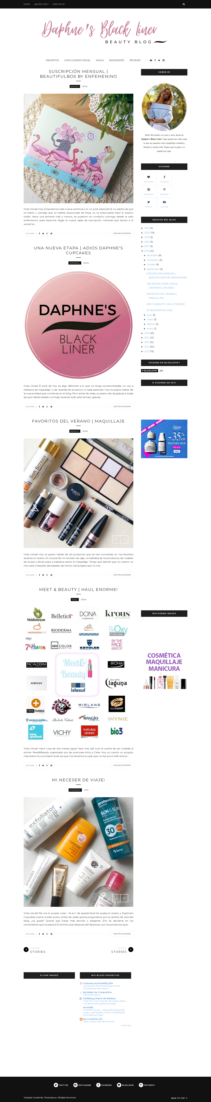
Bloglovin (148, 182)
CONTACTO (59, 4)
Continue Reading (122, 233)
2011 (146, 351)
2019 (147, 237)
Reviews (135, 60)
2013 (146, 342)
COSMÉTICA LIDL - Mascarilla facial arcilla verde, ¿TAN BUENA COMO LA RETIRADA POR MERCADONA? (104, 1013)
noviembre (153, 260)
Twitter (148, 207)
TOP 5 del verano (91, 995)
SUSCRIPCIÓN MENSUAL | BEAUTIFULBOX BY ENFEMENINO (78, 74)
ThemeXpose (50, 1097)
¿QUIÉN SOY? (41, 4)
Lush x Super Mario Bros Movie (98, 1021)
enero (150, 328)
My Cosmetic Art (93, 1019)
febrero (151, 324)
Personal (75, 263)
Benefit (75, 431)
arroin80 (88, 1007)
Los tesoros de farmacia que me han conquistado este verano (101, 987)
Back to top (178, 1098)
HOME (27, 4)
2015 (146, 333)
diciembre (152, 255)
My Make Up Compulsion (97, 992)
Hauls (100, 60)
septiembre (153, 269)
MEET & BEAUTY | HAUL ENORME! (78, 589)
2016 (146, 251)
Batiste (75, 86)
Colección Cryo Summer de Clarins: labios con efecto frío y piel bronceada (104, 1002)
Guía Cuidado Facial (77, 60)
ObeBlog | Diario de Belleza (99, 998)
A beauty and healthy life (98, 983)
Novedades (116, 60)
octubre (151, 264)
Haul (75, 599)
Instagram (148, 194)
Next (124, 539)
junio (149, 315)
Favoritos (52, 60)
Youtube (164, 207)
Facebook (164, 182)
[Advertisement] (164, 512)
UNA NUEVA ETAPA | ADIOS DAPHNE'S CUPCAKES (78, 250)
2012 (146, 346)
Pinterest (164, 194)
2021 (146, 228)
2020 (147, 232)
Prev (116, 539)
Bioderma (75, 790)
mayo (150, 319)
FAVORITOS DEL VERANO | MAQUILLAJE (78, 421)
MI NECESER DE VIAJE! (78, 779)
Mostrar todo (126, 1026)
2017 (147, 246)
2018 (147, 241)
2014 (147, 337)
